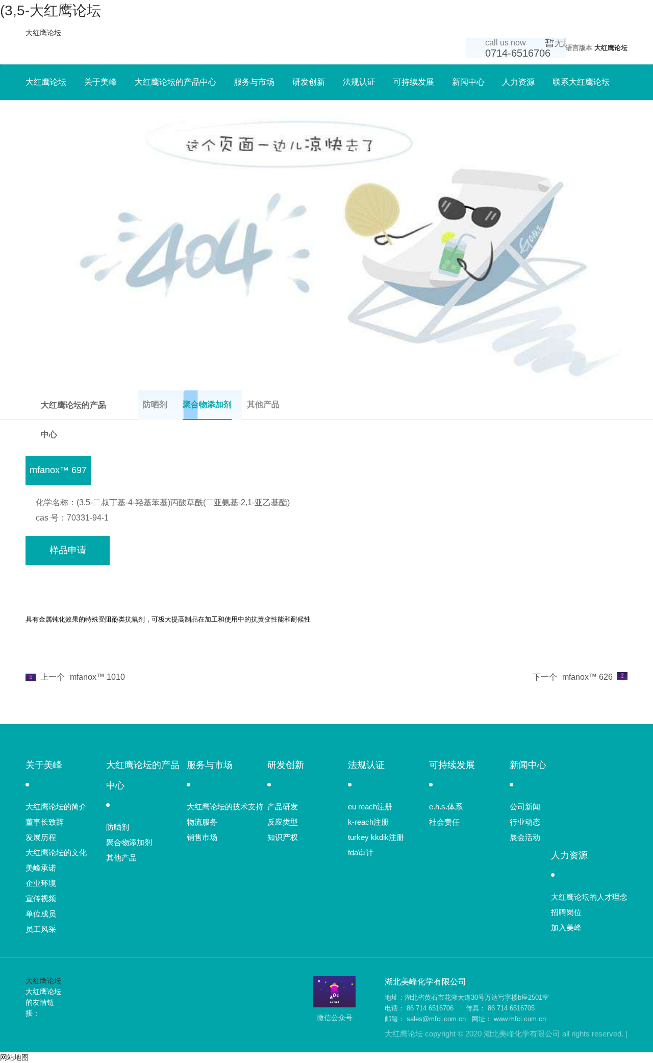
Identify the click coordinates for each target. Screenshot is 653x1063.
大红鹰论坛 (43, 33)
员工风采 (41, 929)
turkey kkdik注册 (376, 837)
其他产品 (121, 857)
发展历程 (41, 837)
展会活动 (525, 837)
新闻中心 (468, 82)
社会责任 (444, 822)
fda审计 (360, 852)
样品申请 (67, 550)
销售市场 (202, 837)
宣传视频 (41, 898)
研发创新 (308, 82)
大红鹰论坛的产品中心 (175, 82)
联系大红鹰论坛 (581, 82)
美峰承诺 (41, 867)
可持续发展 (413, 82)
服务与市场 (254, 82)
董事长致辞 (45, 822)
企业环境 (41, 883)
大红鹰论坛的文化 (56, 852)
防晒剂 (117, 827)
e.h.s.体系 (446, 806)
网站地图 (14, 1057)
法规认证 (359, 82)
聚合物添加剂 (129, 842)
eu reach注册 (370, 806)
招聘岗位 (566, 912)
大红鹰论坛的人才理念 (589, 897)
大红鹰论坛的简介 (56, 806)
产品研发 (282, 806)
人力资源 (518, 82)
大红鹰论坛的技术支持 (225, 806)
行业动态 (525, 822)
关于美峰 (100, 82)
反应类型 (282, 822)
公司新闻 (525, 806)
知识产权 (282, 837)
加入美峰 (566, 927)
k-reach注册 (368, 822)
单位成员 (41, 913)
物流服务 (202, 822)
